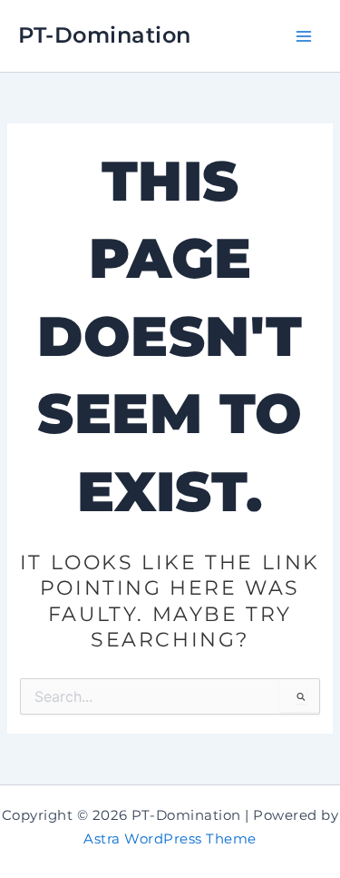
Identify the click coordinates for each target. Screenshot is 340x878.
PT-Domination (104, 35)
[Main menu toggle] (303, 35)
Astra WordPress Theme (170, 839)
